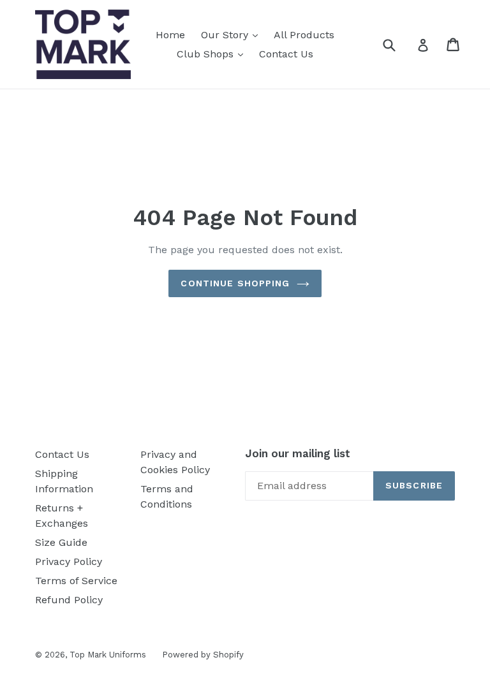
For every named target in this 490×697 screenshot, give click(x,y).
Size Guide (61, 542)
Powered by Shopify (203, 654)
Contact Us (286, 54)
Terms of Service (76, 581)
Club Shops (207, 54)
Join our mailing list (297, 453)
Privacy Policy (68, 561)
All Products (304, 35)
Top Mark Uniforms (108, 654)
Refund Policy (69, 600)
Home (170, 35)
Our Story (226, 35)
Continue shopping (235, 283)
